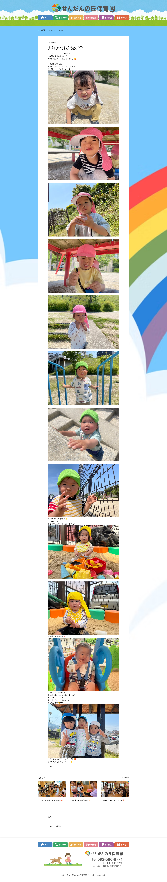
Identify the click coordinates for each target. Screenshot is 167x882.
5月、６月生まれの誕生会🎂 (51, 800)
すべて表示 (125, 777)
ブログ (61, 30)
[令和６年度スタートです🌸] (115, 789)
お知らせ (52, 30)
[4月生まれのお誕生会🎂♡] (84, 789)
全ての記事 (41, 30)
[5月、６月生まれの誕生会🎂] (52, 789)
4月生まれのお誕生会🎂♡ (82, 800)
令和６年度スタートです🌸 (113, 800)
